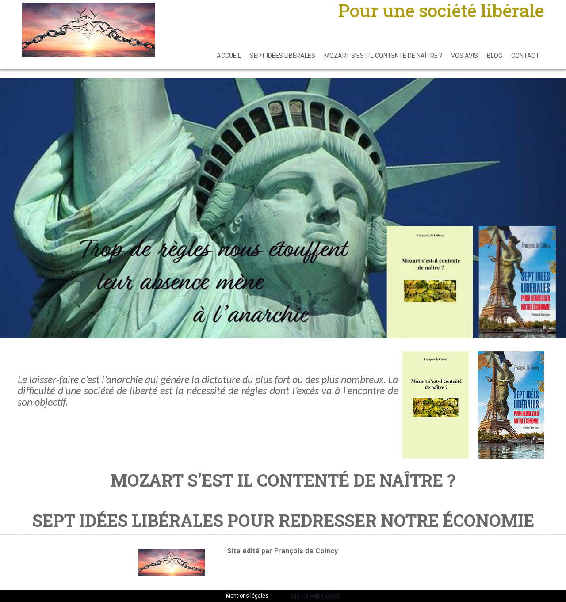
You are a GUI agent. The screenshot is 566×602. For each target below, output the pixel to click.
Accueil (229, 55)
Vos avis (464, 55)
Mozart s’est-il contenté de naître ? (383, 55)
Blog (494, 55)
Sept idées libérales (282, 55)
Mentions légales (247, 596)
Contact (525, 55)
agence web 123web (315, 596)
